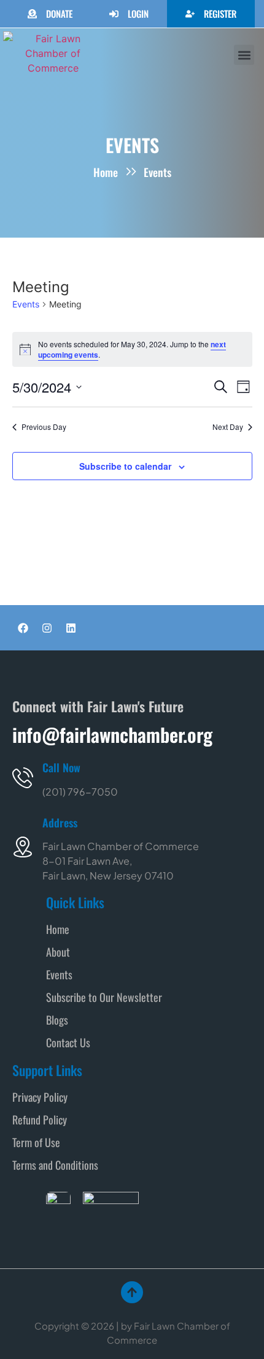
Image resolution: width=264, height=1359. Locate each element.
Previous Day (43, 427)
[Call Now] (22, 777)
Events (25, 304)
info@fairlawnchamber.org (112, 734)
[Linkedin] (70, 627)
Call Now (61, 767)
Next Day (227, 427)
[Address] (22, 847)
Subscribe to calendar (125, 466)
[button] (244, 55)
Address (59, 822)
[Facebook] (22, 627)
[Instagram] (46, 627)
